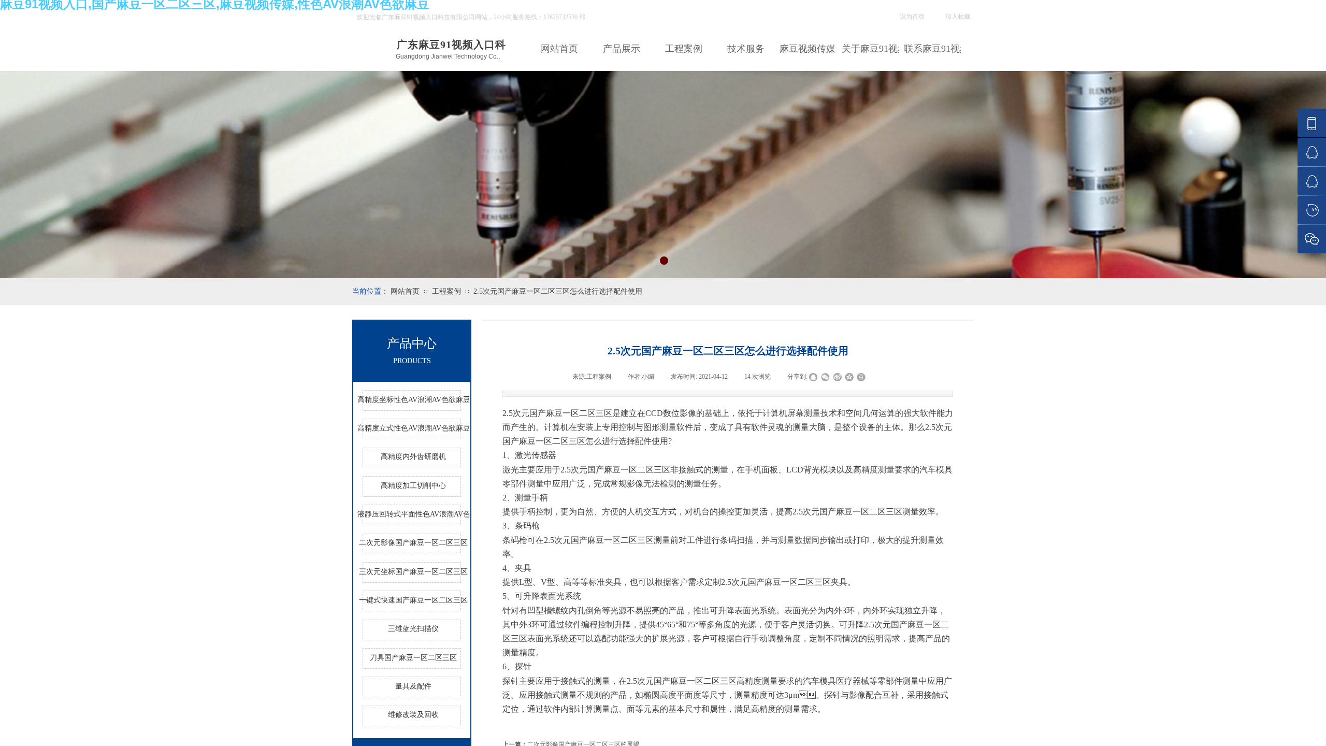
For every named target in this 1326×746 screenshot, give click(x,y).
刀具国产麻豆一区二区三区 (413, 658)
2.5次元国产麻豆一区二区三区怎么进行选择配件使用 (557, 291)
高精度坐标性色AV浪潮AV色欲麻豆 (413, 400)
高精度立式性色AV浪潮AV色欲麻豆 (413, 428)
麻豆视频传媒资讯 (808, 49)
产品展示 (621, 49)
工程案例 (683, 49)
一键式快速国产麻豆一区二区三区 (413, 600)
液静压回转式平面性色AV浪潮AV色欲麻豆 (413, 514)
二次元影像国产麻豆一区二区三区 (413, 543)
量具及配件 (413, 686)
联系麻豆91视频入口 (932, 49)
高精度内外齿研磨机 (413, 457)
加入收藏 (957, 16)
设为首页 (912, 16)
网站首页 (559, 49)
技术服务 (746, 49)
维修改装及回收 (413, 715)
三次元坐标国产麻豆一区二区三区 (413, 572)
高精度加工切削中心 (413, 486)
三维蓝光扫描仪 (413, 629)
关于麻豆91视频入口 (870, 49)
